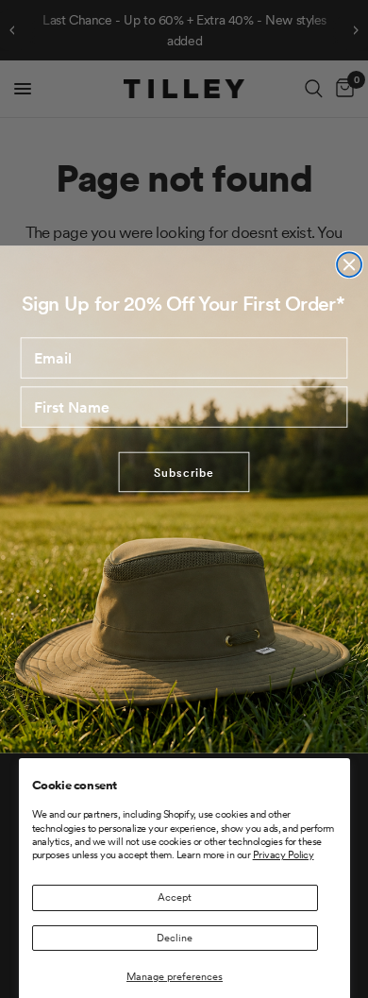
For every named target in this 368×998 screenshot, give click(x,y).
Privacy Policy (283, 854)
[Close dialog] (349, 264)
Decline (174, 937)
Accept (175, 897)
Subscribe (183, 472)
